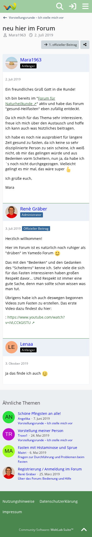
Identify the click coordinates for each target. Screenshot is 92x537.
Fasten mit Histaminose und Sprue (47, 447)
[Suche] (60, 6)
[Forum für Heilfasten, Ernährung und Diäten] (10, 6)
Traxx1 (23, 435)
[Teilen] (84, 44)
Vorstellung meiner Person (40, 430)
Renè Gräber (27, 474)
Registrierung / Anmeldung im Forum (50, 469)
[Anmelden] (72, 6)
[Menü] (85, 6)
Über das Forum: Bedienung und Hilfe (44, 478)
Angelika (24, 418)
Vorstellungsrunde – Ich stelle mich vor (45, 423)
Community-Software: (46, 530)
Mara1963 (17, 35)
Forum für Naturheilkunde (30, 101)
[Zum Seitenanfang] (83, 529)
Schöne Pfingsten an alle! (39, 413)
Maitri (22, 452)
